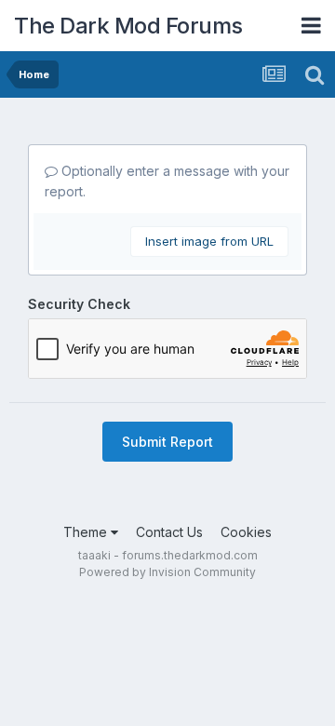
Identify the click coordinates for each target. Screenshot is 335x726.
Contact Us (169, 532)
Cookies (246, 532)
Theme (87, 532)
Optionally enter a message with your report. (167, 181)
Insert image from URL (209, 241)
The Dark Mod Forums (128, 25)
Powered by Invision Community (167, 572)
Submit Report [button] (167, 442)
